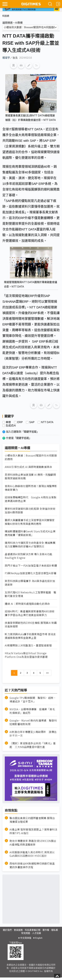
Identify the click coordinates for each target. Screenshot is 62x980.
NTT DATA (47, 422)
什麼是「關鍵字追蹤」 (18, 438)
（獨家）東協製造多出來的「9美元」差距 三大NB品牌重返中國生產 (33, 745)
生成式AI (11, 425)
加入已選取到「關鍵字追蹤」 (22, 431)
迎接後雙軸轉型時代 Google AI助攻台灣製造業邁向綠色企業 (30, 499)
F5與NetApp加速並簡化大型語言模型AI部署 (30, 573)
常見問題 (25, 933)
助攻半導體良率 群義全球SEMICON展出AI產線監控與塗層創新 (33, 842)
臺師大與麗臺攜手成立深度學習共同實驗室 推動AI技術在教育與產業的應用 (30, 522)
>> (47, 673)
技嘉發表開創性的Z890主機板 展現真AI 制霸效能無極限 (31, 624)
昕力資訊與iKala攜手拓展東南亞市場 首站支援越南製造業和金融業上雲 (30, 636)
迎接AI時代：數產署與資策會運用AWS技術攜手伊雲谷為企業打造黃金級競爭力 (30, 613)
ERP (20, 422)
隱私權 (54, 930)
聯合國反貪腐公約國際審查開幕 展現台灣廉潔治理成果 (32, 820)
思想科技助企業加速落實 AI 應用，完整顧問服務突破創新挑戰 (30, 476)
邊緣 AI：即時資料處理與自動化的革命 (27, 604)
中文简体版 (25, 938)
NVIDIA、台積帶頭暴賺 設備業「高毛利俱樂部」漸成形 (32, 711)
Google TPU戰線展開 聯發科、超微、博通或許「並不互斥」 (33, 699)
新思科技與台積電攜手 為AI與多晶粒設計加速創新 (30, 582)
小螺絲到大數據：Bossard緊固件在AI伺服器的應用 (31, 457)
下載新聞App (15, 942)
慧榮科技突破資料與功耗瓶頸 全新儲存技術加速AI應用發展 (30, 510)
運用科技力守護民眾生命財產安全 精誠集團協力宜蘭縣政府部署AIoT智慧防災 (30, 544)
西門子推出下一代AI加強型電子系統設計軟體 (31, 565)
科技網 (5, 16)
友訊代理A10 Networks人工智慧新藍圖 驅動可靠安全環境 (30, 594)
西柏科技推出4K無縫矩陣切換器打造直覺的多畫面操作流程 (32, 865)
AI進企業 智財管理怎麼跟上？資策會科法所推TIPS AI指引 (33, 831)
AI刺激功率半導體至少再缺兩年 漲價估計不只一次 (33, 733)
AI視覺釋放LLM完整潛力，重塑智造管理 (28, 645)
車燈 (8, 422)
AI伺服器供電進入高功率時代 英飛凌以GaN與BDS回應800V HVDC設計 (32, 854)
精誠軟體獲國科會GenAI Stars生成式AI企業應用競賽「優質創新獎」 (30, 533)
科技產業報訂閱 (32, 930)
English (38, 938)
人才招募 (36, 933)
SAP (31, 422)
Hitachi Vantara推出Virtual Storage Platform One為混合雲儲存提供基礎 (26, 655)
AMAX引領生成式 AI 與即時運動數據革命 (28, 467)
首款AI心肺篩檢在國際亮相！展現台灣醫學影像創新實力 (31, 488)
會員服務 (18, 930)
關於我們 (7, 930)
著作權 (45, 930)
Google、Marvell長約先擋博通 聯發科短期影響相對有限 (33, 722)
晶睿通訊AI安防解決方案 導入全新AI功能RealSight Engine (28, 556)
